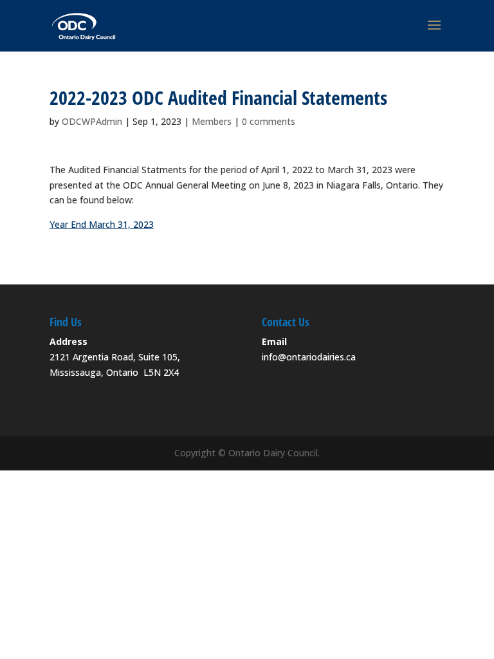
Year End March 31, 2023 (102, 224)
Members (212, 121)
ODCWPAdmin (92, 121)
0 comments (268, 121)
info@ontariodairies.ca (309, 357)
